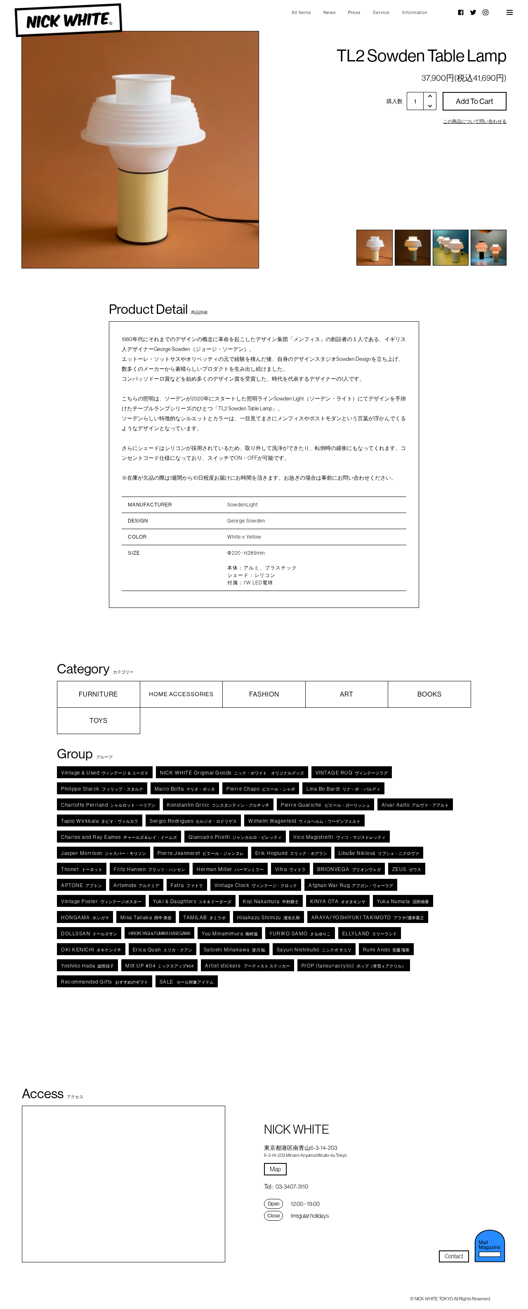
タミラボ (204, 917)
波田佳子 (87, 966)
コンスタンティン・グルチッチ (218, 805)
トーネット (81, 869)
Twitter (473, 12)
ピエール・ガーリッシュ (325, 805)
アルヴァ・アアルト (415, 805)
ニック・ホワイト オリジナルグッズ (232, 773)
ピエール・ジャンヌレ (201, 853)
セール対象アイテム (187, 982)
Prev (45, 149)
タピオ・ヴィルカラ (99, 821)
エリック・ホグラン (291, 853)
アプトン (81, 885)
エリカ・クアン (162, 949)
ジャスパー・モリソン (103, 853)
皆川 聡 (234, 949)
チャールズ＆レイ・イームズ (119, 837)
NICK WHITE (68, 20)
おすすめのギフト (104, 982)
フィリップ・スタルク (102, 789)
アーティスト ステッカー (247, 966)
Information (415, 12)
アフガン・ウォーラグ (351, 885)
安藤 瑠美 (386, 949)
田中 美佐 (146, 917)
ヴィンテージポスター (101, 901)
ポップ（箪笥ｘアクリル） (354, 966)
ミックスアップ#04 (159, 966)
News (329, 12)
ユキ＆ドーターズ (192, 901)
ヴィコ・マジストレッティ (339, 837)
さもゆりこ (300, 933)
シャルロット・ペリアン (108, 805)
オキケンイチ (91, 949)
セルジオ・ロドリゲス (193, 821)
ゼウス (406, 869)
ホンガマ (85, 917)
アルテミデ (136, 885)
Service (381, 12)
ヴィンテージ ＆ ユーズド (104, 773)
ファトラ (187, 885)
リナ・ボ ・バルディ (343, 789)
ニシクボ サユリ (314, 949)
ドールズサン (89, 933)
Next (235, 149)
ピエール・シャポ (260, 789)
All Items (301, 12)
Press (354, 12)
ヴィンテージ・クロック (255, 885)
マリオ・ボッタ (185, 789)
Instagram (485, 12)
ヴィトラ (290, 869)
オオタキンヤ (338, 901)
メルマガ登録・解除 (489, 1245)
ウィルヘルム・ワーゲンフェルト (304, 821)
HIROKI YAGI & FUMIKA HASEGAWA (159, 933)
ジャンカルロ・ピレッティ (235, 837)
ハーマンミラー (230, 869)
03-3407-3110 (292, 1186)
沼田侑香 (403, 901)
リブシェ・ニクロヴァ (379, 853)
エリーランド (369, 933)
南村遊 (230, 933)
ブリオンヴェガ (349, 869)
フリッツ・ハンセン (149, 869)
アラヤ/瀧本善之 (367, 917)
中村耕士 (271, 901)
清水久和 (268, 917)
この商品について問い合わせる (475, 121)
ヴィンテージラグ (352, 773)
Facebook (461, 12)
